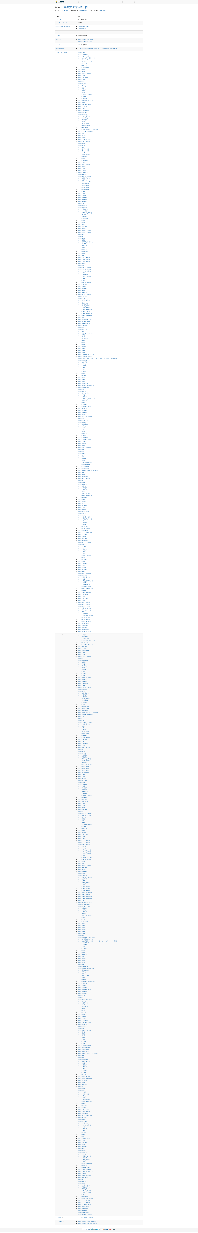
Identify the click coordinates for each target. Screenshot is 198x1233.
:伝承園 (81, 220)
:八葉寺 (81, 280)
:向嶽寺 (81, 428)
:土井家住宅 (82, 482)
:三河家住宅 (82, 98)
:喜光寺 (81, 453)
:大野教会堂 (82, 583)
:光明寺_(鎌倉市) (84, 259)
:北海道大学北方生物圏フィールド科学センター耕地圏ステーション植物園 (97, 358)
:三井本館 (82, 79)
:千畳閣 (81, 370)
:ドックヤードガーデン (85, 62)
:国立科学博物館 (83, 466)
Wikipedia (88, 1231)
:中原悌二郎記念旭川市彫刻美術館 (88, 129)
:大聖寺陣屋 (82, 575)
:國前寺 (81, 472)
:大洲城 (81, 554)
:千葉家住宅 (82, 371)
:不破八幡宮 (82, 120)
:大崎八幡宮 (82, 538)
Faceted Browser (127, 2)
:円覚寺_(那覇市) (84, 308)
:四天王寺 (82, 459)
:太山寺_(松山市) (84, 617)
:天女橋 (81, 600)
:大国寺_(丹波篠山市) (85, 519)
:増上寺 (81, 503)
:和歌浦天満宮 (83, 437)
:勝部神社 (82, 346)
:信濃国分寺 (82, 246)
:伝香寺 (81, 222)
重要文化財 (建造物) (76, 7)
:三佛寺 (81, 81)
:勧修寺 (81, 352)
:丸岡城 (81, 145)
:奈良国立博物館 (83, 623)
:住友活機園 (82, 226)
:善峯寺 (81, 449)
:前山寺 (81, 337)
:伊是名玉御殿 (83, 54)
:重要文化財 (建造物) (86, 1217)
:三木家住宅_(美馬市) (85, 94)
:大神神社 (82, 565)
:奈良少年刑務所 (83, 629)
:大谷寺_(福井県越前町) (85, 581)
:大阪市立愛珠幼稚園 (84, 586)
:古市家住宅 (82, 400)
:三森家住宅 (82, 96)
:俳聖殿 (81, 247)
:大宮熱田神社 (83, 530)
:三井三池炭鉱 (83, 77)
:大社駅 (81, 561)
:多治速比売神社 (83, 511)
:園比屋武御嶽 (83, 476)
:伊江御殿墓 (82, 211)
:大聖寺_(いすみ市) (84, 573)
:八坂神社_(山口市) (84, 267)
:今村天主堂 (82, 197)
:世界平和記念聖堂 (84, 125)
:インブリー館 (83, 60)
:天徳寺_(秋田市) (84, 604)
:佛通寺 (81, 240)
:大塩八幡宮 (82, 523)
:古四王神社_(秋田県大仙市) (86, 399)
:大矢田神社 (82, 559)
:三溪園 (81, 102)
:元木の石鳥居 (83, 251)
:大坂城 (81, 521)
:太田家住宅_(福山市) (85, 621)
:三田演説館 (82, 106)
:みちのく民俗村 (83, 56)
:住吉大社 (82, 228)
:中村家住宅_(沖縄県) (85, 139)
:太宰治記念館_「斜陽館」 (86, 615)
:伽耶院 (81, 224)
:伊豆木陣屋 (82, 215)
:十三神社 (82, 364)
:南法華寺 (82, 379)
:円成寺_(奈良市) (84, 300)
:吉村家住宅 (82, 412)
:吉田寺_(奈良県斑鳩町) (85, 416)
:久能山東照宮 (83, 160)
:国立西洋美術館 (83, 468)
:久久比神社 (82, 153)
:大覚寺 (81, 579)
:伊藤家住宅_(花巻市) (85, 213)
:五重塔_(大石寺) (84, 178)
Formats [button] (81, 2)
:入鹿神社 (82, 263)
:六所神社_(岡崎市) (84, 282)
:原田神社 (82, 389)
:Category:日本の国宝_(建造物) (87, 1223)
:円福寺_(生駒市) (84, 304)
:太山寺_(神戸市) (84, 619)
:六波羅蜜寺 (82, 288)
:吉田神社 (82, 418)
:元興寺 (81, 253)
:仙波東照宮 (82, 207)
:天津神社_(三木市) (84, 608)
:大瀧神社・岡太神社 (84, 555)
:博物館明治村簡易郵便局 (86, 385)
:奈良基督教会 (83, 625)
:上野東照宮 (82, 114)
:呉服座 (81, 431)
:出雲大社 (82, 327)
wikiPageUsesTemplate (63, 26)
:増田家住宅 (82, 505)
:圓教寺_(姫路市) (84, 478)
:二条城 (81, 168)
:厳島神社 (82, 391)
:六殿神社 (82, 286)
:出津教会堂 (82, 325)
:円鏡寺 (81, 317)
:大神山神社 (82, 563)
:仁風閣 (81, 193)
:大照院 (81, 557)
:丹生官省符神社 (83, 149)
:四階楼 (81, 461)
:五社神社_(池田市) (84, 176)
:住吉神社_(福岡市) (84, 232)
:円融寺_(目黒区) (84, 306)
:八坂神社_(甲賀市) (84, 271)
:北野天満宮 (82, 362)
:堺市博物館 (82, 497)
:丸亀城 (81, 143)
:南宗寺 (81, 373)
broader (58, 39)
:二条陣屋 (82, 170)
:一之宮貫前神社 (83, 67)
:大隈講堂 (82, 590)
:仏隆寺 (81, 203)
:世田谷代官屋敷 (83, 124)
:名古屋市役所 (83, 424)
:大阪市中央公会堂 (84, 585)
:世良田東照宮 (83, 127)
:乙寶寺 (81, 162)
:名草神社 (82, 426)
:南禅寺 (81, 381)
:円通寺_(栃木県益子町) (85, 313)
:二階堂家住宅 (83, 172)
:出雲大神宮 (82, 329)
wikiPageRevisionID (61, 22)
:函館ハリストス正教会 (85, 333)
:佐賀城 (81, 238)
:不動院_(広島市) (84, 116)
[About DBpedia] (59, 2)
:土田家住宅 (82, 490)
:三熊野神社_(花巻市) (85, 104)
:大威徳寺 (82, 524)
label (58, 35)
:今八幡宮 (82, 195)
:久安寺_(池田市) (84, 155)
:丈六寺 (81, 75)
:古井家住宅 (82, 397)
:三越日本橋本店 (83, 110)
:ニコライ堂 (82, 65)
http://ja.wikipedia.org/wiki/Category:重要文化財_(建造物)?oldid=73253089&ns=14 (97, 48)
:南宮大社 (82, 375)
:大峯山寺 (82, 536)
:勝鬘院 (81, 348)
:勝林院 (81, 342)
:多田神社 (82, 513)
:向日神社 (82, 430)
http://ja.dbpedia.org (84, 10)
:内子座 (81, 298)
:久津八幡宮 (82, 156)
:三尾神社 (82, 89)
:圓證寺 (81, 480)
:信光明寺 (82, 244)
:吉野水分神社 (83, 420)
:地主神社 (82, 492)
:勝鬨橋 (81, 350)
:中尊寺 (81, 133)
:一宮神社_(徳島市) (84, 73)
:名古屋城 (82, 422)
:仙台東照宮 (82, 205)
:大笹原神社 (82, 569)
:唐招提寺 (82, 443)
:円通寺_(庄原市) (84, 311)
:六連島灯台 (82, 292)
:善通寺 (81, 451)
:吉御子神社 (82, 410)
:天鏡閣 (81, 612)
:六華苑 (81, 290)
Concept (66, 10)
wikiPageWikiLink (62, 52)
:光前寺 (81, 255)
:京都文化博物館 (83, 187)
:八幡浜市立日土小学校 (85, 275)
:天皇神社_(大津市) (84, 610)
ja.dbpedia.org (103, 10)
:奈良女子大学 (83, 627)
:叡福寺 (81, 395)
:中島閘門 (82, 52)
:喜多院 (81, 455)
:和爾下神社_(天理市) (85, 439)
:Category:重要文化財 (85, 41)
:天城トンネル (83, 598)
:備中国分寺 (82, 249)
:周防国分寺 (82, 433)
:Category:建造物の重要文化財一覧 (88, 1221)
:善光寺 (81, 445)
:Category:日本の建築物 (85, 39)
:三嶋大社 (82, 91)
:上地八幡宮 (82, 112)
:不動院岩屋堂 (83, 118)
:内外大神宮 (82, 296)
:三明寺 (81, 93)
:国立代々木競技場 (84, 464)
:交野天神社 (82, 180)
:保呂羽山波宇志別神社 (85, 242)
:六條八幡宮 (82, 284)
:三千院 (81, 85)
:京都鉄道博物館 (83, 189)
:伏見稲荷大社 (83, 218)
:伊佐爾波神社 (83, 209)
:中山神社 (82, 135)
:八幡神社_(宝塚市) (84, 277)
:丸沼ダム (82, 147)
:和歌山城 (82, 435)
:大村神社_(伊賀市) (84, 542)
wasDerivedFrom (61, 48)
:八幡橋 (81, 273)
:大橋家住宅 (82, 546)
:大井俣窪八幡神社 (84, 517)
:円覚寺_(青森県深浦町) (85, 309)
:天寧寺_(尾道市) (84, 602)
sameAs (59, 1217)
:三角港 (81, 108)
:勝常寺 (81, 340)
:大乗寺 (81, 515)
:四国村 (81, 457)
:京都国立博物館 (83, 184)
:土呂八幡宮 (82, 488)
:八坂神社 (82, 265)
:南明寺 (81, 377)
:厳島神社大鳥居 (83, 393)
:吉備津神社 (82, 404)
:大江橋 (81, 548)
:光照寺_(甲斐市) (84, 261)
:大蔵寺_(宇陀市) (84, 577)
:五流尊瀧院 (82, 174)
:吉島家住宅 (82, 408)
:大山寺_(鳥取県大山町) (85, 532)
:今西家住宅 (82, 199)
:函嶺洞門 (82, 331)
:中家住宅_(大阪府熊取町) (86, 131)
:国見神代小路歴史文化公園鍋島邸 (88, 470)
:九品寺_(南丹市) (84, 164)
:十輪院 (81, 368)
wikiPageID (59, 19)
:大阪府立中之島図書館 (85, 588)
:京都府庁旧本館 (83, 185)
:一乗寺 (81, 69)
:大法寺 (81, 552)
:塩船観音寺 (82, 501)
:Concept (81, 32)
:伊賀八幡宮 (82, 216)
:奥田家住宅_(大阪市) (85, 631)
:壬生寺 (81, 507)
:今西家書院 (82, 201)
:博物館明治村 (83, 383)
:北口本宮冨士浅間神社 (85, 356)
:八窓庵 (81, 278)
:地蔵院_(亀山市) (84, 493)
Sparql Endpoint (139, 2)
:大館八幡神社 (83, 594)
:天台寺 (81, 596)
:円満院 (81, 302)
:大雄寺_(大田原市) (84, 592)
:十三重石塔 (82, 366)
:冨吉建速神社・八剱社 (85, 319)
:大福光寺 (82, 567)
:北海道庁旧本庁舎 (84, 360)
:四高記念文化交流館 (84, 462)
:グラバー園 (82, 63)
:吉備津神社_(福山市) (85, 406)
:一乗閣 (81, 71)
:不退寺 (81, 122)
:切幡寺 (81, 335)
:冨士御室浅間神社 (84, 321)
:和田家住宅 (82, 441)
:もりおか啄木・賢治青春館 (86, 58)
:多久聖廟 (82, 509)
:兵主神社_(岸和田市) (85, 294)
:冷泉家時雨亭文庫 (84, 323)
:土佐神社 (82, 486)
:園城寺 (81, 474)
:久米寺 (81, 158)
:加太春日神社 (83, 339)
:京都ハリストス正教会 (85, 182)
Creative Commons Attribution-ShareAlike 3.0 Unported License (112, 1231)
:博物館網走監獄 (83, 387)
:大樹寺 (81, 544)
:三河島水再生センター (85, 100)
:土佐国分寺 (82, 484)
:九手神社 (82, 166)
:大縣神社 (82, 571)
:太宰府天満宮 (83, 614)
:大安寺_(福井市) (84, 528)
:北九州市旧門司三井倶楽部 (86, 354)
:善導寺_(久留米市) (84, 447)
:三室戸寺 (82, 87)
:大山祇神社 (82, 534)
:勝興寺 (81, 344)
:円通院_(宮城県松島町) (85, 315)
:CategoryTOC (83, 26)
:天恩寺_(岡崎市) (84, 606)
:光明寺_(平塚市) (84, 257)
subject (59, 635)
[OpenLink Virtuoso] (86, 1229)
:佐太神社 (82, 234)
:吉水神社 (82, 414)
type (57, 32)
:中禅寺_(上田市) (84, 141)
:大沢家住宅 (82, 550)
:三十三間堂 (82, 83)
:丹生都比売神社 (83, 151)
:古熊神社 (82, 402)
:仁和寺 (81, 191)
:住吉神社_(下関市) (84, 230)
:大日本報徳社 (83, 540)
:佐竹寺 (81, 236)
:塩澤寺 (81, 499)
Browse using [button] (71, 2)
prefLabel (59, 45)
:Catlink (82, 28)
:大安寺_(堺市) (83, 526)
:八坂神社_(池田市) (84, 269)
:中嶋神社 (82, 137)
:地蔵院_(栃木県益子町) (85, 495)
